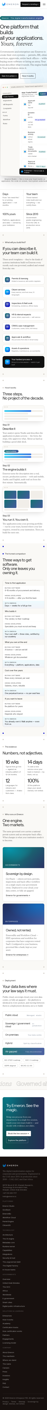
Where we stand (9, 1360)
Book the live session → (18, 1133)
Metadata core (9, 1242)
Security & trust (9, 1258)
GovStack (6, 1210)
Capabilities (7, 1250)
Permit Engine (8, 1221)
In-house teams (9, 1270)
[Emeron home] (10, 4)
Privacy (6, 1402)
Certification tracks (10, 1327)
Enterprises (7, 1316)
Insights (6, 1379)
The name (7, 1364)
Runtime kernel (9, 1246)
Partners (6, 1335)
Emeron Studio (8, 1206)
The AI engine (8, 1239)
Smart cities (7, 1302)
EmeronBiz (7, 1214)
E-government (8, 1298)
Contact (6, 1387)
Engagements (8, 1339)
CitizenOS (7, 1225)
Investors (6, 1376)
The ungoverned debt (11, 1262)
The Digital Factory (10, 1266)
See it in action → (9, 76)
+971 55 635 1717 (10, 1193)
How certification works (12, 1331)
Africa (5, 1291)
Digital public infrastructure (14, 1306)
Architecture (8, 1235)
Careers (6, 1368)
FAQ (4, 1383)
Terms (13, 1402)
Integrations (7, 1254)
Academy (6, 1323)
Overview (6, 1279)
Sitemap (22, 1402)
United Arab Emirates (11, 1283)
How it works (28, 76)
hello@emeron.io (9, 1196)
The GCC (6, 1287)
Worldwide (7, 1295)
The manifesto (8, 1356)
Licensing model (9, 1343)
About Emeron (8, 1352)
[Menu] (44, 4)
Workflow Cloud (9, 1217)
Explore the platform (17, 1140)
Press (5, 1372)
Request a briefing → (30, 4)
